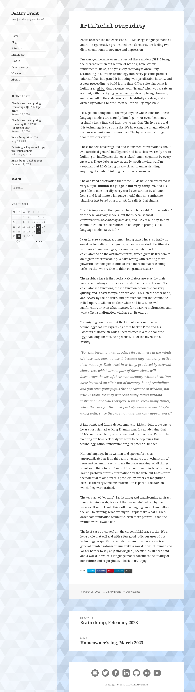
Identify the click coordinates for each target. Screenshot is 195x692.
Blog (14, 42)
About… (16, 79)
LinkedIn (119, 571)
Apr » (39, 241)
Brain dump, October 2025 (26, 160)
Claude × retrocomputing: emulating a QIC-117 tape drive (26, 107)
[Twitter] (105, 672)
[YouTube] (157, 672)
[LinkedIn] (126, 672)
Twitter (91, 571)
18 (38, 226)
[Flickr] (147, 672)
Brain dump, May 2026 (24, 137)
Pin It (110, 571)
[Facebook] (116, 672)
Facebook (101, 571)
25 (38, 231)
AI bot (101, 88)
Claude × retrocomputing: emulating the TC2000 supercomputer (26, 124)
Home (14, 36)
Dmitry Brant (25, 14)
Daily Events (133, 591)
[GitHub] (136, 672)
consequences (124, 93)
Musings (16, 73)
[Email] (95, 672)
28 (19, 236)
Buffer (128, 571)
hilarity (160, 79)
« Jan (18, 241)
